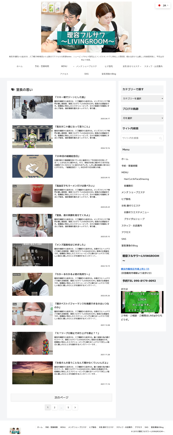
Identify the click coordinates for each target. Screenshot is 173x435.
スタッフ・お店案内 (131, 225)
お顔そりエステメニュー (136, 212)
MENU (124, 172)
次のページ (61, 397)
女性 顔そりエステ (130, 205)
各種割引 (128, 185)
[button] (160, 138)
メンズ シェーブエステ (133, 192)
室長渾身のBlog (129, 245)
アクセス (126, 232)
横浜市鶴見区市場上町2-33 (135, 268)
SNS (123, 238)
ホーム (124, 159)
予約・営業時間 (129, 165)
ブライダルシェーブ (134, 218)
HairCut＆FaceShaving (136, 178)
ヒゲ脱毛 (126, 199)
